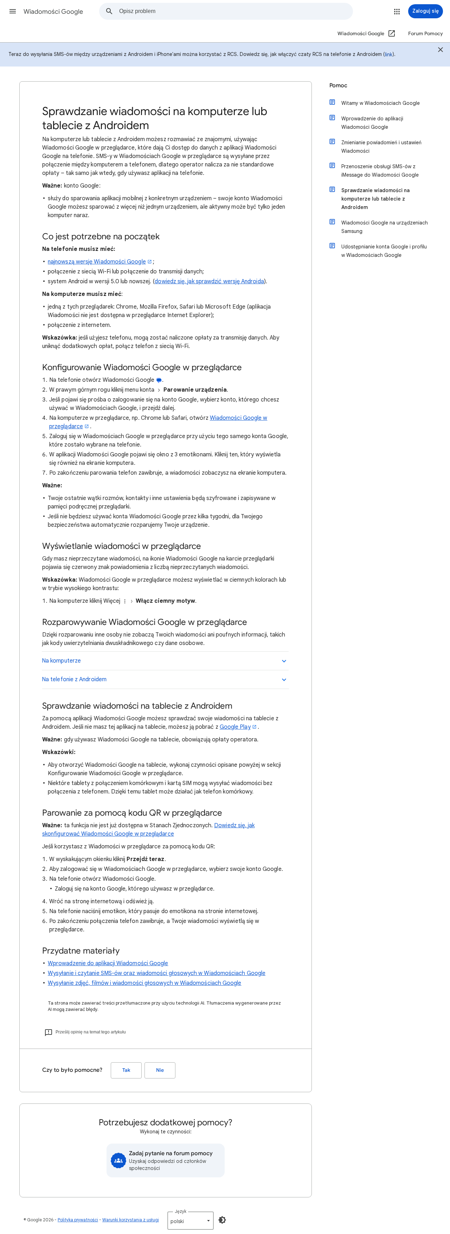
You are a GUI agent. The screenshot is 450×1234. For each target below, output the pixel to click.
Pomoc (338, 85)
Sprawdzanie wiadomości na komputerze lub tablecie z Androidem (375, 198)
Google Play (235, 726)
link (388, 54)
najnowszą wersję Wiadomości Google (97, 261)
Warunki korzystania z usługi (130, 1219)
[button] (12, 11)
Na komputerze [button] (61, 660)
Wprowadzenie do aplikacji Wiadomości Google (108, 963)
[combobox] (236, 11)
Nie (160, 1070)
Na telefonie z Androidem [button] (74, 679)
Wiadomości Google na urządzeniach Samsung (384, 227)
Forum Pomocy (425, 34)
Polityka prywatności (78, 1219)
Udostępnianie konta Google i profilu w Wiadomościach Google (384, 250)
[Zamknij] (440, 50)
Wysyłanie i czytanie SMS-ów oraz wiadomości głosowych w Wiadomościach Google (156, 973)
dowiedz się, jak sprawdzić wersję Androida (209, 281)
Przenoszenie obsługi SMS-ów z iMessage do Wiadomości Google (380, 170)
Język (180, 1211)
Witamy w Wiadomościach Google (380, 103)
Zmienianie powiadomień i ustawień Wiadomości (381, 146)
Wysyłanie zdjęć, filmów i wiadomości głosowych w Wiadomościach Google (145, 983)
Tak (126, 1070)
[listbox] (190, 1220)
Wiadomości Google (53, 11)
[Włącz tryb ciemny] (222, 1219)
